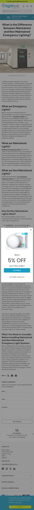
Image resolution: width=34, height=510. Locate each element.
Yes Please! (17, 270)
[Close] (31, 230)
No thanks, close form (17, 277)
